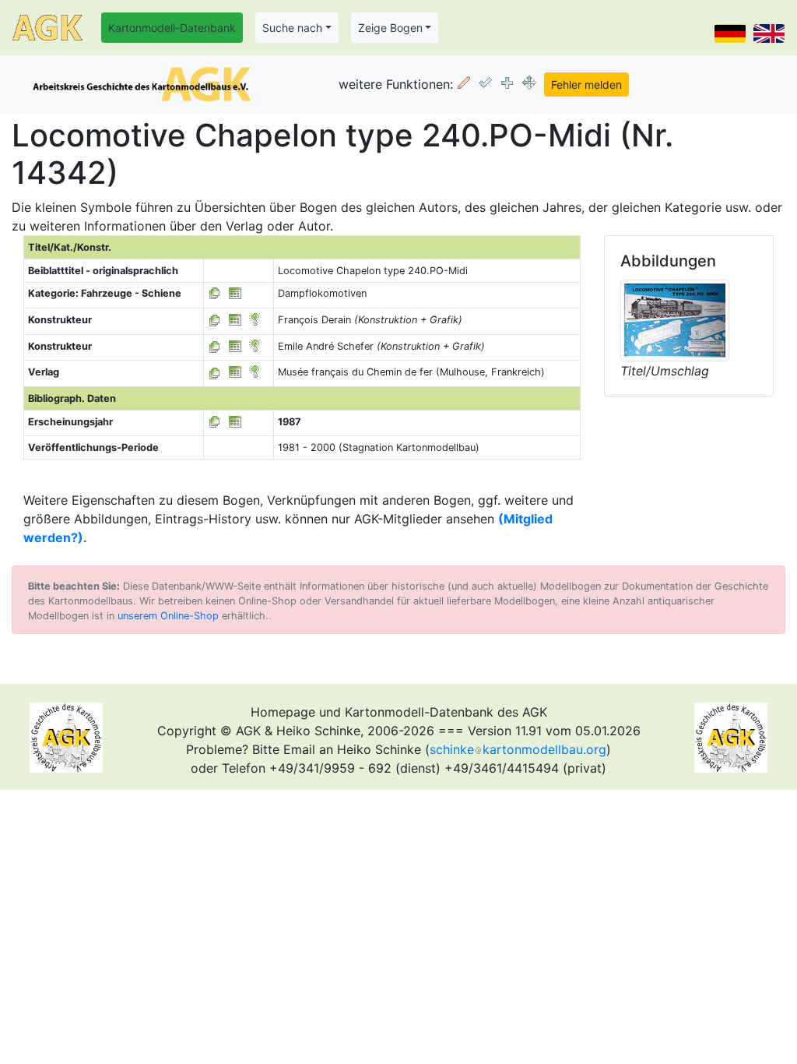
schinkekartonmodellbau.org (518, 749)
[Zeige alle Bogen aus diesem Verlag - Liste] (215, 372)
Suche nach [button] (292, 27)
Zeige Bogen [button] (390, 27)
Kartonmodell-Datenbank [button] (172, 27)
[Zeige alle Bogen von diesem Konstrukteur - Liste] (215, 320)
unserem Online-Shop (168, 616)
